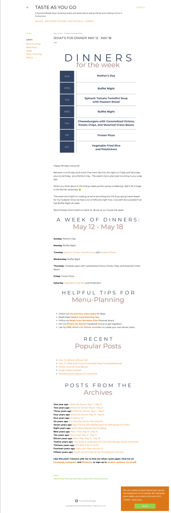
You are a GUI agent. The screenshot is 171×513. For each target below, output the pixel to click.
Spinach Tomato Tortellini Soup (79, 252)
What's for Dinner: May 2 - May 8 (88, 411)
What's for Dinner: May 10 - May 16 (87, 414)
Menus (29, 57)
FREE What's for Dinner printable (84, 327)
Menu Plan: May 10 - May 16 (84, 432)
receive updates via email (121, 462)
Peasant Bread (108, 252)
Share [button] (29, 33)
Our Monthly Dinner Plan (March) (86, 421)
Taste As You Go (55, 7)
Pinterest (87, 462)
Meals (29, 51)
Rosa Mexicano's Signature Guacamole (78, 374)
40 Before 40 (76, 418)
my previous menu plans (83, 314)
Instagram (70, 462)
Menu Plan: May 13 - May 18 (86, 438)
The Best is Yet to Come (87, 445)
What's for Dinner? (77, 324)
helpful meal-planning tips (84, 317)
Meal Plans (31, 47)
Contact (89, 21)
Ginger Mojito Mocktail (70, 370)
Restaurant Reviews (56, 21)
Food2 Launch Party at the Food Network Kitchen (98, 452)
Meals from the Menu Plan (83, 320)
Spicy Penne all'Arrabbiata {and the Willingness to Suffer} (101, 425)
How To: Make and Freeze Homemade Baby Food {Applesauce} (90, 363)
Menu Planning (34, 54)
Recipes (39, 21)
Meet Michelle (76, 21)
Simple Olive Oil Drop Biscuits (73, 367)
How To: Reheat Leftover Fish (73, 360)
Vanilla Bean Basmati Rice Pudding (88, 428)
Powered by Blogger (87, 501)
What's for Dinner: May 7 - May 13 (85, 404)
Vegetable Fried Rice (74, 283)
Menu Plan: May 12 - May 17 (83, 435)
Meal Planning (33, 44)
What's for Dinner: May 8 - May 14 (86, 408)
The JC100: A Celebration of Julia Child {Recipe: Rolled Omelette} (106, 442)
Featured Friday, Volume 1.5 (89, 448)
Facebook (59, 462)
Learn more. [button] (137, 500)
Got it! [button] (145, 506)
